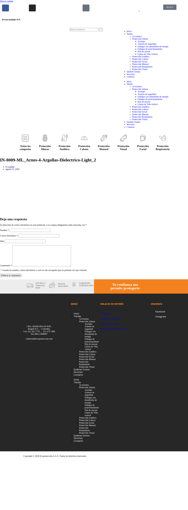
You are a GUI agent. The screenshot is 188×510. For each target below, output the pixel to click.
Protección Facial (139, 61)
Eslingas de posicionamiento (150, 49)
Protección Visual (139, 69)
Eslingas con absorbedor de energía (153, 46)
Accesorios (137, 36)
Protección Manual (140, 64)
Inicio (129, 31)
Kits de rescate (144, 51)
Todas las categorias (25, 148)
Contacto (130, 77)
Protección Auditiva (140, 56)
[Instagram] (32, 8)
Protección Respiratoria (142, 67)
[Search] (101, 29)
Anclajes (141, 41)
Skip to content (6, 1)
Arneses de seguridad (147, 44)
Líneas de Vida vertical (148, 54)
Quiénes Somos (133, 71)
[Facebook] (5, 8)
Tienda (130, 34)
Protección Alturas (140, 39)
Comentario (6, 265)
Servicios (131, 74)
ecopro (11, 167)
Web (2, 241)
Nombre (4, 230)
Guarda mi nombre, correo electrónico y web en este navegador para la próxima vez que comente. (44, 270)
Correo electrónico (9, 236)
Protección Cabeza (140, 59)
